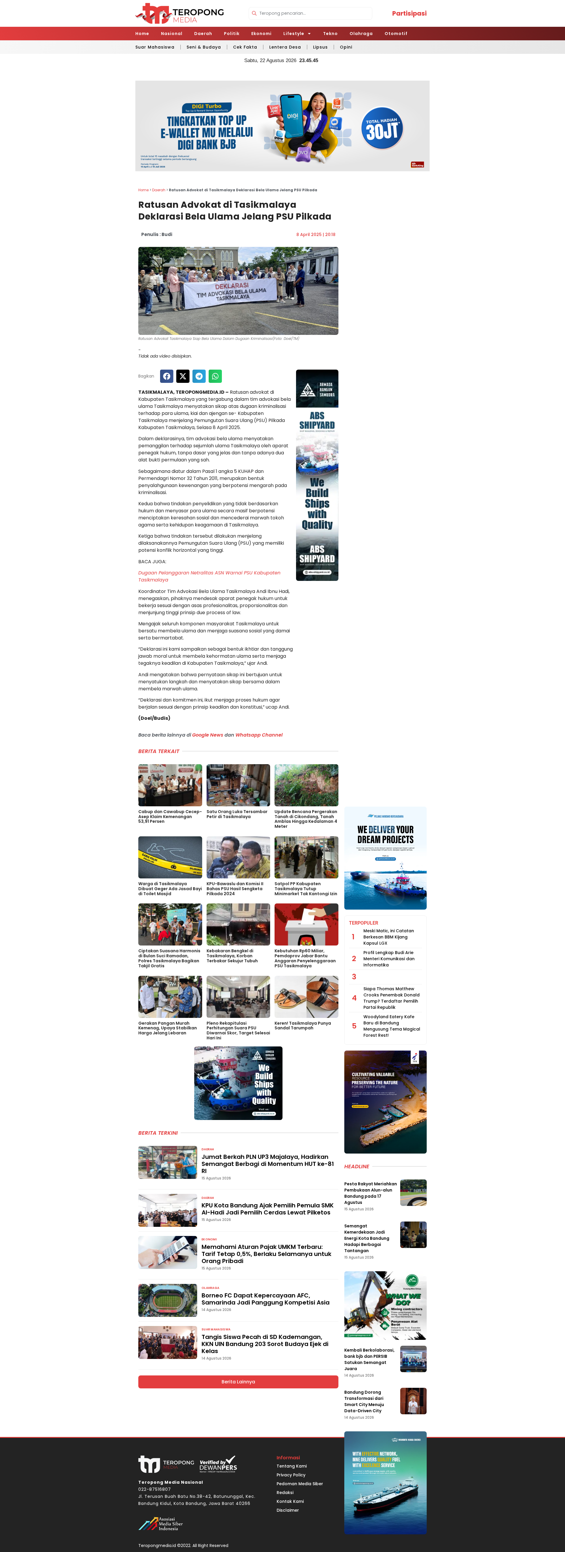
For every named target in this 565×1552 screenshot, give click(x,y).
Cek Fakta (245, 47)
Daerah (203, 33)
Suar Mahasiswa (155, 47)
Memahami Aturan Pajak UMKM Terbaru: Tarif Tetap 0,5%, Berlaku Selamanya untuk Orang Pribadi (266, 1254)
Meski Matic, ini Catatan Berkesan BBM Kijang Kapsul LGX (388, 937)
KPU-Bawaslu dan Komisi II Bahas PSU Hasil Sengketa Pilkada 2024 (235, 889)
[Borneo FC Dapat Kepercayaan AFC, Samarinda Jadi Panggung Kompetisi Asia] (167, 1300)
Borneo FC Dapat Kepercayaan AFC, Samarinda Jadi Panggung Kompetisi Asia (266, 1299)
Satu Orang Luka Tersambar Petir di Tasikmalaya (237, 814)
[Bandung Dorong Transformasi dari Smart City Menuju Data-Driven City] (413, 1401)
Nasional (171, 33)
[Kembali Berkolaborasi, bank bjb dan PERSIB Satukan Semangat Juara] (413, 1359)
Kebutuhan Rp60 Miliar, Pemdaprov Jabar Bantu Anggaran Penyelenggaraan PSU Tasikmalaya (305, 958)
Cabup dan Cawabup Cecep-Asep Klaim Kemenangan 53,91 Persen (170, 817)
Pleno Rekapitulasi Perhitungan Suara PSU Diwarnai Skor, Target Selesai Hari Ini (238, 1030)
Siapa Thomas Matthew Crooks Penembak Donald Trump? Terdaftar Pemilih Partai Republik (391, 998)
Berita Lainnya (238, 1381)
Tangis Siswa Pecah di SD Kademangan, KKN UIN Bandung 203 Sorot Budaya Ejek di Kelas (265, 1344)
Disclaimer (288, 1510)
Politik (232, 33)
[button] (166, 376)
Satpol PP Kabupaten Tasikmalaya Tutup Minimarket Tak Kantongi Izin (306, 889)
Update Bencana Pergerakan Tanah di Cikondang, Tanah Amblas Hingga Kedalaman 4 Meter (306, 819)
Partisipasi (409, 13)
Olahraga (361, 33)
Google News (207, 735)
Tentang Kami (292, 1466)
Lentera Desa (285, 47)
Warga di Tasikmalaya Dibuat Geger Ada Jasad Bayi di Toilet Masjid (170, 889)
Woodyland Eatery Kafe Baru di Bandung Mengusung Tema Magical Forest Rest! (391, 1026)
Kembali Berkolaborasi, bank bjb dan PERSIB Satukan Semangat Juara (369, 1359)
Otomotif (396, 33)
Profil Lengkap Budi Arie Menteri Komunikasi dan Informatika (389, 959)
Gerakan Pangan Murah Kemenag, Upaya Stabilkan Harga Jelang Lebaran (167, 1028)
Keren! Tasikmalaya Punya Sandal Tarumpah (303, 1025)
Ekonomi (261, 33)
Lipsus (320, 47)
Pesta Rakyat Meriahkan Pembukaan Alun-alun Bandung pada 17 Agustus (370, 1193)
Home (142, 33)
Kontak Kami (290, 1501)
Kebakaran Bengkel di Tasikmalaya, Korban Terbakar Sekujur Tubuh (232, 956)
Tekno (330, 33)
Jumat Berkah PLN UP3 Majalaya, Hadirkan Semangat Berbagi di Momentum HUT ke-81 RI (268, 1164)
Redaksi (285, 1492)
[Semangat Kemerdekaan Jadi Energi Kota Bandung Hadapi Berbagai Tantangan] (413, 1235)
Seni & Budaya (204, 47)
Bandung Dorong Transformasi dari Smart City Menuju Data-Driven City (364, 1401)
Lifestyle (293, 33)
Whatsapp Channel (258, 735)
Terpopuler (363, 923)
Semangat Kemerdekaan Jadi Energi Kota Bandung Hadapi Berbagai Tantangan (366, 1238)
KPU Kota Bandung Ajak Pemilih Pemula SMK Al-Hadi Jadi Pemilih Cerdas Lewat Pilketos (268, 1209)
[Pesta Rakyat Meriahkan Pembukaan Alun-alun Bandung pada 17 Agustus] (413, 1192)
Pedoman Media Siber (300, 1484)
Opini (346, 47)
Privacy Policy (291, 1475)
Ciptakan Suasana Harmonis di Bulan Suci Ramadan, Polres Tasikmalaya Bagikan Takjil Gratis (169, 958)
